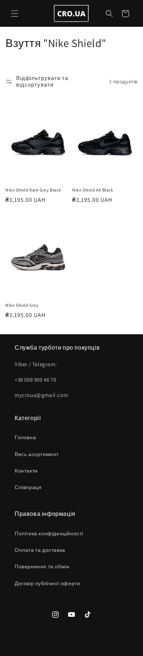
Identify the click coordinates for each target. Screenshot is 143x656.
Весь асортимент (37, 454)
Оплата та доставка (40, 550)
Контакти (26, 470)
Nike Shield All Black (92, 190)
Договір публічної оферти (47, 583)
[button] (15, 14)
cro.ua (79, 650)
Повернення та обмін (42, 566)
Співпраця (28, 487)
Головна (25, 437)
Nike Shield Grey (22, 305)
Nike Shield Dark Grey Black (33, 190)
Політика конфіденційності (49, 533)
